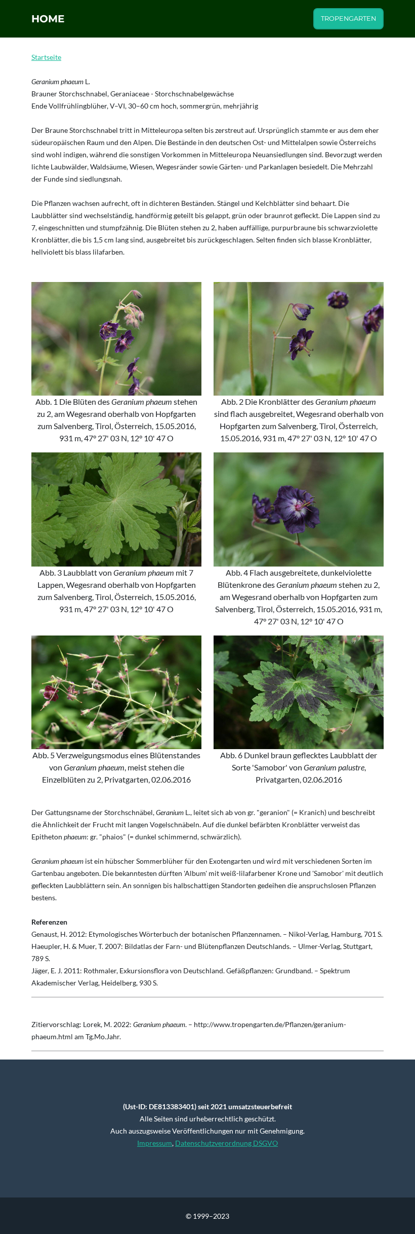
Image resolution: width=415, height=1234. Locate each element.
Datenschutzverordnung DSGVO (226, 1143)
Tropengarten (348, 18)
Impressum (154, 1143)
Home (47, 19)
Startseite (46, 57)
